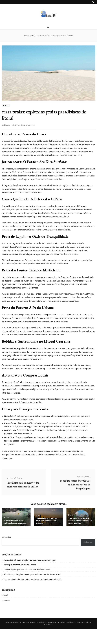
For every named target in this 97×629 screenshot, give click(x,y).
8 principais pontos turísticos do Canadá (20, 565)
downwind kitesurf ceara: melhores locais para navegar (15, 521)
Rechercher (6, 537)
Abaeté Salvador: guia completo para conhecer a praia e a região (30, 560)
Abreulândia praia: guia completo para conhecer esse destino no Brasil (32, 574)
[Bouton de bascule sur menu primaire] (48, 27)
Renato (7, 125)
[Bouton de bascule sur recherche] (93, 2)
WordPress (48, 625)
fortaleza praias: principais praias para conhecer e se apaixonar (46, 520)
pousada (7, 600)
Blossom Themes (76, 622)
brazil (6, 105)
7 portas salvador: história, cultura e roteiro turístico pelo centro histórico (80, 520)
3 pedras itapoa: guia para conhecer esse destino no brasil (27, 569)
